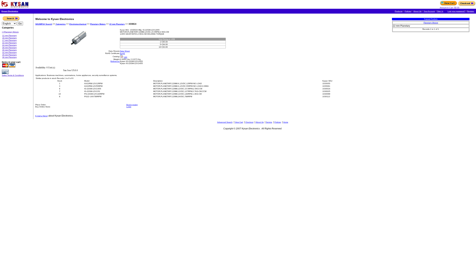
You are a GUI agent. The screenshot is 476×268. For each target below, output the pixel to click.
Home (285, 122)
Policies (408, 11)
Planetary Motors (98, 24)
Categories (60, 24)
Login (128, 107)
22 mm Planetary (117, 24)
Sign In (440, 11)
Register (470, 11)
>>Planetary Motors (10, 32)
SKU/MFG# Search (43, 24)
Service (269, 122)
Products (398, 11)
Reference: (115, 61)
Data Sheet (125, 51)
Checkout (249, 122)
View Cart (239, 122)
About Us (417, 11)
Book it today (132, 105)
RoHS (122, 53)
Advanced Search (225, 122)
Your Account (429, 11)
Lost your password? (456, 11)
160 (125, 57)
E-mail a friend (41, 116)
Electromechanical (77, 24)
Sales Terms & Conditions (13, 75)
